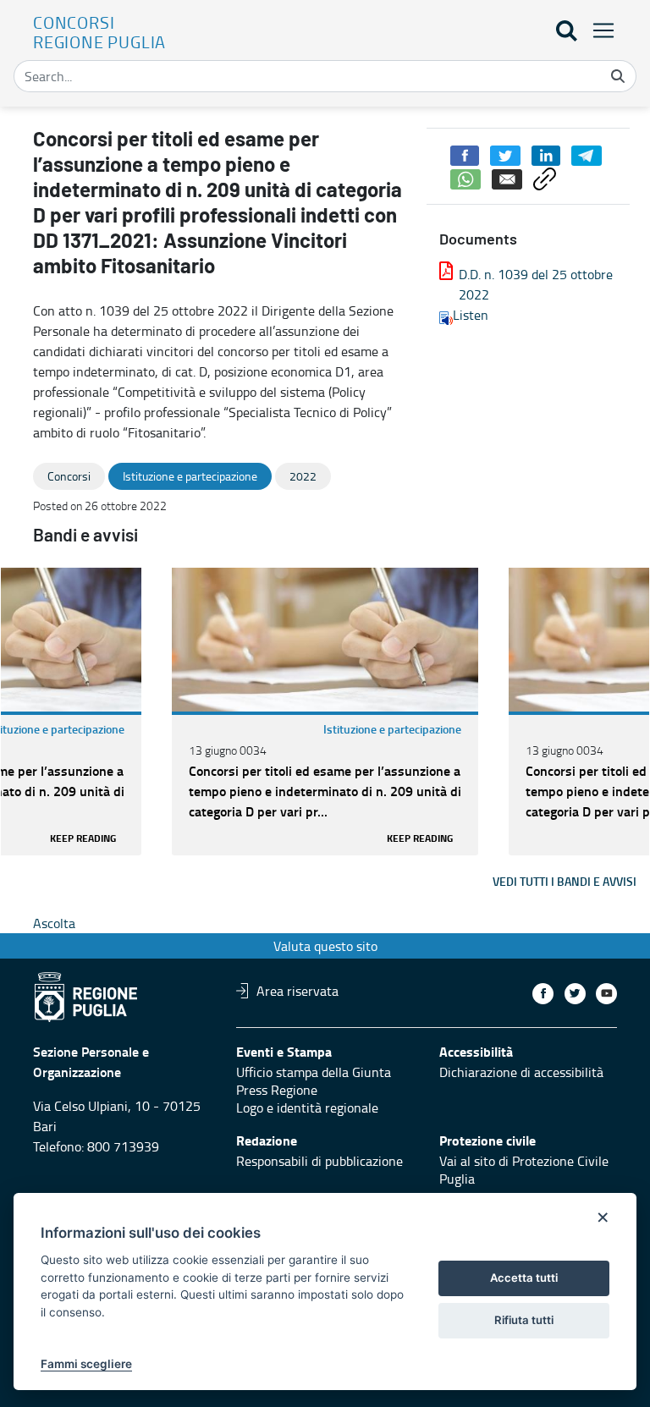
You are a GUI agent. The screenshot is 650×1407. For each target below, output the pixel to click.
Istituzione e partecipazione (392, 729)
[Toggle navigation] (598, 30)
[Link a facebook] (543, 993)
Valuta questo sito (325, 946)
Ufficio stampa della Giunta (313, 1072)
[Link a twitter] (575, 993)
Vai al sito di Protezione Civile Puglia (524, 1169)
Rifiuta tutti (524, 1320)
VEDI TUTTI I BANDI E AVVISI (564, 881)
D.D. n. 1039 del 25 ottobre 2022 (536, 284)
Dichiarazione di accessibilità (521, 1072)
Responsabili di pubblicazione (319, 1160)
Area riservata (297, 990)
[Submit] (617, 76)
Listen (470, 314)
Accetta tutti (524, 1277)
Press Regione (276, 1089)
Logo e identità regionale (307, 1107)
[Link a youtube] (606, 993)
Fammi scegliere (86, 1364)
